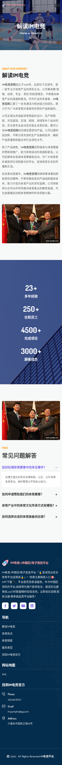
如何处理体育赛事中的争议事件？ (24, 467)
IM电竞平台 (47, 756)
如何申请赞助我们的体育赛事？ (23, 494)
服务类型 (7, 648)
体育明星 (7, 641)
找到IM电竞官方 (11, 655)
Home (23, 33)
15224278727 (14, 700)
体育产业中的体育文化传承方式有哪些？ (29, 506)
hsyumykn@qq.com (18, 712)
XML (4, 675)
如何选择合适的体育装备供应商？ (24, 517)
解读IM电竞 (8, 627)
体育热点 (7, 634)
